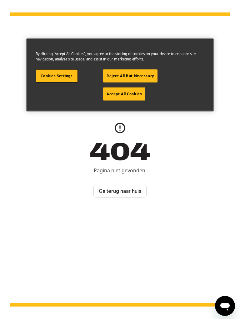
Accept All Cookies (124, 93)
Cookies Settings (56, 75)
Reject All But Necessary (130, 75)
